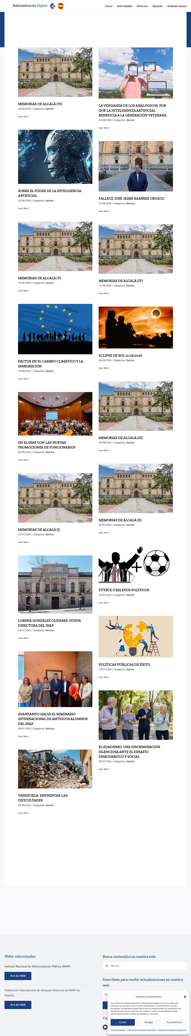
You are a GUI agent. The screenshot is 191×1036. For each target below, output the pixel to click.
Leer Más (23, 116)
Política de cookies (118, 1030)
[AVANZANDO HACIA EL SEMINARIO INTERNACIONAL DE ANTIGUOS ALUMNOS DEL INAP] (55, 679)
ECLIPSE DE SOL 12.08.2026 (136, 324)
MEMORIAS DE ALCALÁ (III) (136, 403)
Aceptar (123, 1022)
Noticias (130, 203)
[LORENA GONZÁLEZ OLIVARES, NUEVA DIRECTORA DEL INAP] (55, 584)
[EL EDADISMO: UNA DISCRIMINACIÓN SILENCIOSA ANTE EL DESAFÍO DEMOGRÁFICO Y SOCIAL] (136, 715)
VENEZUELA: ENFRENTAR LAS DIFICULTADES (55, 764)
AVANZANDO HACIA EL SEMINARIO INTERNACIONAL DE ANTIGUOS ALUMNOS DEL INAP (55, 671)
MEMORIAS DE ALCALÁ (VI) (55, 69)
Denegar (148, 1022)
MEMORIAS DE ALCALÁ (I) (55, 495)
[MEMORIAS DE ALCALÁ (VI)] (55, 72)
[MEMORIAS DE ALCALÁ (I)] (55, 498)
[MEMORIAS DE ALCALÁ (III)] (136, 406)
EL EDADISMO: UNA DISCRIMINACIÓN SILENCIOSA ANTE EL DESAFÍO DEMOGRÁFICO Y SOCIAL (136, 707)
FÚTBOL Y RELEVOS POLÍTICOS (136, 561)
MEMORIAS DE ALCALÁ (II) (136, 485)
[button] (185, 996)
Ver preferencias (174, 1022)
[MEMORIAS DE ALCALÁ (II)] (136, 488)
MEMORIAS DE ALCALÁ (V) (55, 243)
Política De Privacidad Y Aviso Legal (141, 1030)
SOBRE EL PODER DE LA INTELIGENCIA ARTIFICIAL (55, 151)
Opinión (50, 108)
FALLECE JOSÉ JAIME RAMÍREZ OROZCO (136, 163)
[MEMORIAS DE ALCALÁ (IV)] (136, 249)
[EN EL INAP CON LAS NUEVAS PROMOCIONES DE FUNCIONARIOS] (55, 414)
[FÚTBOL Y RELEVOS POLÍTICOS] (136, 564)
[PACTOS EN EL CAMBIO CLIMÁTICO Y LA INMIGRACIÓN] (55, 329)
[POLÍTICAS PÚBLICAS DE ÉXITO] (136, 637)
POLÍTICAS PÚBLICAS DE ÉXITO (136, 633)
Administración (30, 5)
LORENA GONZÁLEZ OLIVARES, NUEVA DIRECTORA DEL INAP (55, 579)
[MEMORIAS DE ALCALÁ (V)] (55, 246)
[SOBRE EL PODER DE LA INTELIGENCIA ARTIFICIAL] (55, 157)
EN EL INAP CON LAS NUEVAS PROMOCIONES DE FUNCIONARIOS (55, 408)
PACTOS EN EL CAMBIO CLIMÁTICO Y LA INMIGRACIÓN (55, 324)
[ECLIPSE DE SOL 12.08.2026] (136, 327)
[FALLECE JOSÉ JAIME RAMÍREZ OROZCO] (136, 166)
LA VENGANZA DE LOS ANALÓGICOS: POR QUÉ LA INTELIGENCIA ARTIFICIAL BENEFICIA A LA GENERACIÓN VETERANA (136, 65)
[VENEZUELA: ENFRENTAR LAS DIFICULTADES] (55, 769)
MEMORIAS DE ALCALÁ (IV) (136, 246)
